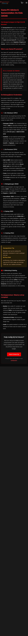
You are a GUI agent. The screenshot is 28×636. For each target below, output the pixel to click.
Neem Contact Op (14, 354)
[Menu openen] (26, 2)
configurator (14, 360)
